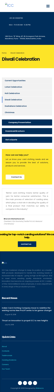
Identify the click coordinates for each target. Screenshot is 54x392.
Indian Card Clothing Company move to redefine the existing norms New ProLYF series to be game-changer (27, 309)
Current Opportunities (15, 80)
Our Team (6, 369)
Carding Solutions (9, 360)
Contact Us (16, 177)
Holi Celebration (12, 93)
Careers (5, 365)
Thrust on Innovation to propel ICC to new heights (25, 320)
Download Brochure (15, 131)
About (4, 347)
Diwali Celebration (13, 99)
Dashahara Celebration (16, 106)
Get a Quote (11, 139)
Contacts (5, 351)
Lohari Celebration (13, 87)
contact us (26, 244)
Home (4, 53)
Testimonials (7, 356)
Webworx (40, 388)
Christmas (9, 112)
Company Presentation (19, 122)
